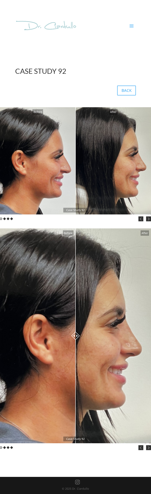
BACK (127, 90)
